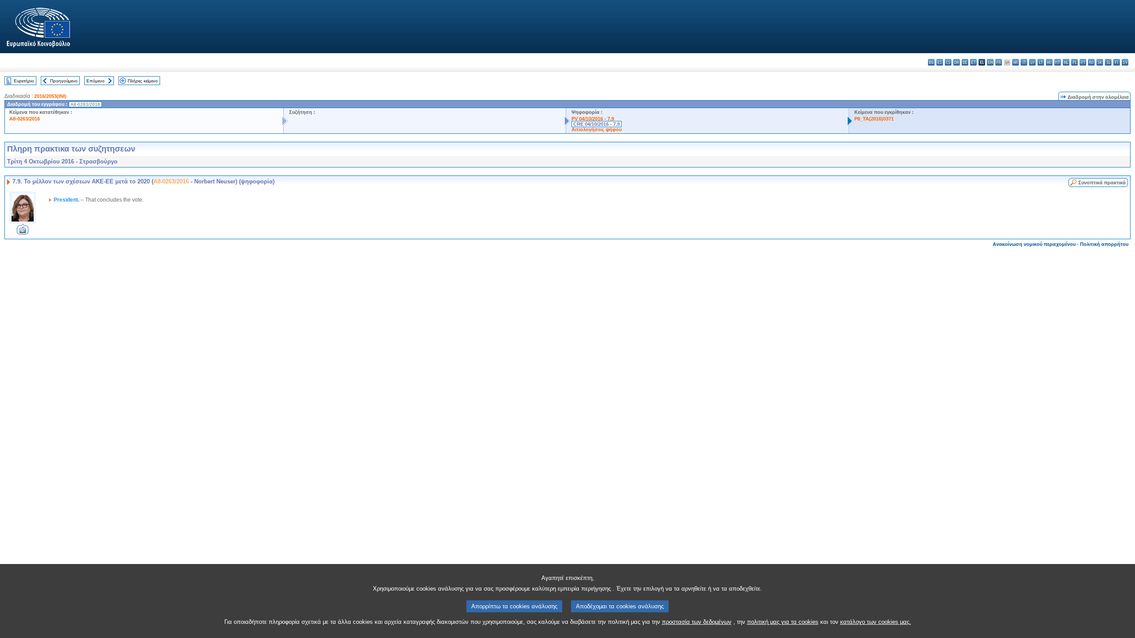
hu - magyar (1049, 62)
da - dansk (956, 62)
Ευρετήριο (24, 80)
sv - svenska (1125, 62)
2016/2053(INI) (50, 96)
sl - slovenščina (1108, 62)
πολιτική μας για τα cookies (782, 622)
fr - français (998, 62)
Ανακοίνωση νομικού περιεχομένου (1034, 244)
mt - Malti (1057, 62)
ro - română (1091, 62)
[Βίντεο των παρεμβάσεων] (22, 232)
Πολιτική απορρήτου (1104, 244)
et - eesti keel (973, 62)
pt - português (1083, 62)
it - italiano (1024, 62)
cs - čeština (948, 62)
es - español (939, 62)
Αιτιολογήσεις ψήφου (596, 129)
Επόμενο (95, 80)
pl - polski (1074, 62)
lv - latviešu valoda (1032, 62)
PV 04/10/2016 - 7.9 (592, 118)
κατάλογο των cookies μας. (875, 622)
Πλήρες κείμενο (143, 80)
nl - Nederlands (1066, 62)
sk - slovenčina (1099, 62)
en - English (990, 62)
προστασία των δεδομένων (697, 622)
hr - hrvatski (1015, 62)
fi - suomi (1116, 62)
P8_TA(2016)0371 (874, 118)
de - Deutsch (965, 62)
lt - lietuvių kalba (1040, 62)
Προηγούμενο (64, 80)
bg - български (931, 62)
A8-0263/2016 (24, 118)
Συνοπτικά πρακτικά (1102, 182)
